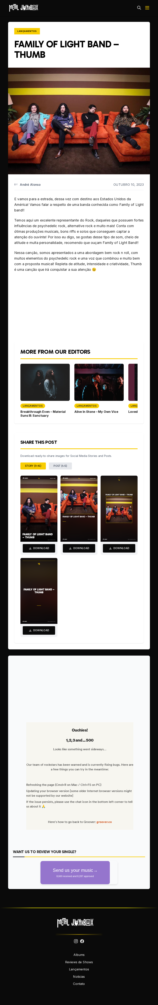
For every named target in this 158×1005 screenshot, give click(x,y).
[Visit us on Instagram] (76, 941)
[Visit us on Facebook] (82, 941)
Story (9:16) (33, 466)
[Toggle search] (139, 7)
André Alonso (30, 185)
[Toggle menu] (147, 7)
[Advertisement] (79, 687)
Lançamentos (27, 31)
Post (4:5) (60, 466)
